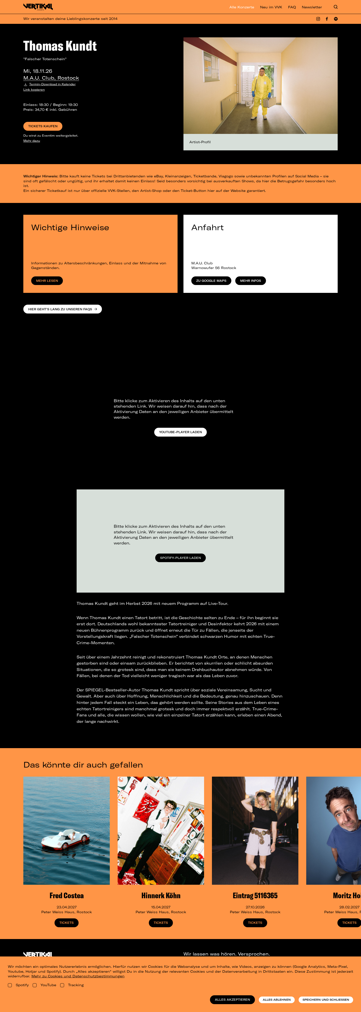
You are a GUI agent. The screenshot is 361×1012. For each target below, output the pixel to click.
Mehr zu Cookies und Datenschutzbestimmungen (78, 976)
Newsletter (312, 7)
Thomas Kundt (60, 45)
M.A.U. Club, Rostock (51, 78)
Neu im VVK (271, 7)
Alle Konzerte (241, 7)
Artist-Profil (200, 142)
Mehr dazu (31, 141)
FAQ (292, 7)
